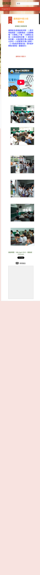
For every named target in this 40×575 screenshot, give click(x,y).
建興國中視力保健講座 (20, 20)
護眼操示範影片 (21, 56)
